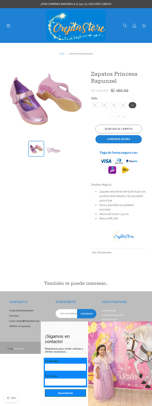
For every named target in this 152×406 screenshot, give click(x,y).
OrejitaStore (19, 349)
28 (104, 105)
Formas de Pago (109, 310)
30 (123, 105)
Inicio (62, 54)
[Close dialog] (149, 325)
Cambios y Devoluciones (113, 315)
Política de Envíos (109, 319)
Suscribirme (65, 393)
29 (114, 105)
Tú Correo (51, 375)
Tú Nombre (52, 361)
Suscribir (87, 314)
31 (132, 105)
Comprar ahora (118, 139)
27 (95, 105)
